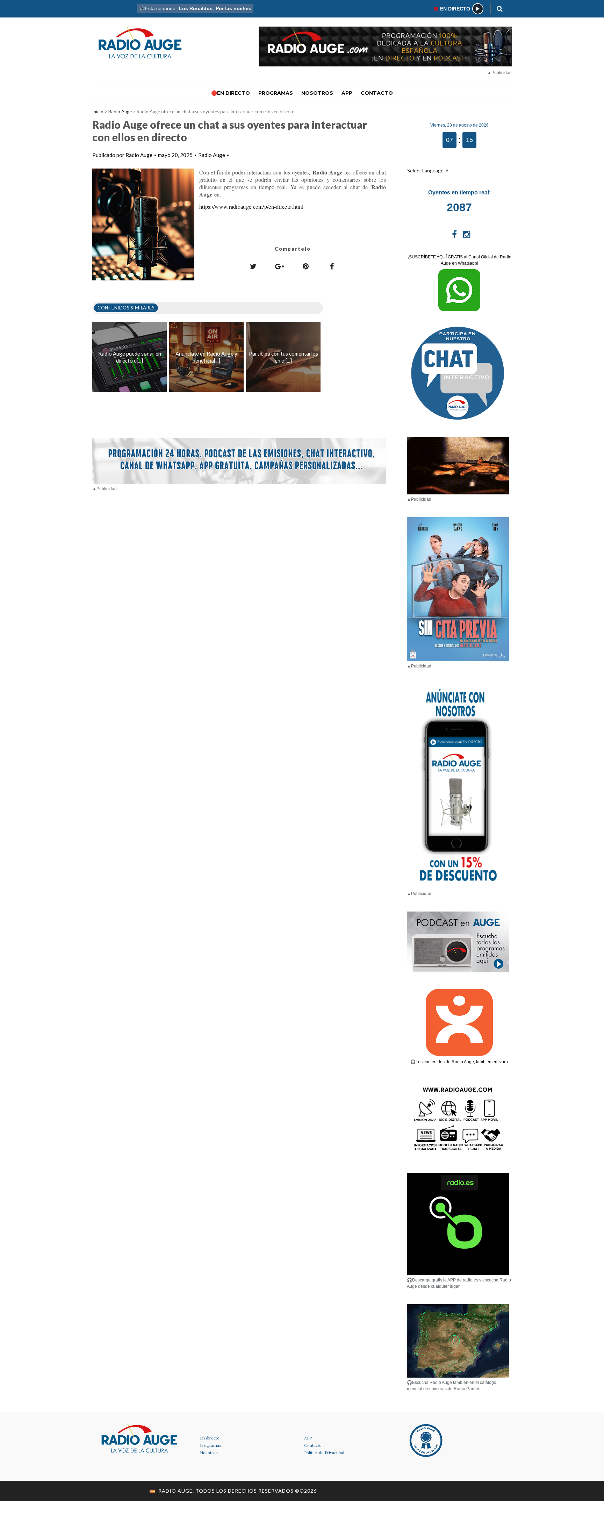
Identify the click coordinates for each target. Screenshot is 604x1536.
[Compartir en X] (253, 266)
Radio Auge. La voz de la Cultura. (369, 1491)
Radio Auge (120, 111)
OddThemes (437, 1491)
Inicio (97, 111)
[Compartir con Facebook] (332, 266)
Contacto (313, 1445)
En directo (210, 1438)
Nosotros (209, 1452)
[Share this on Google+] (280, 266)
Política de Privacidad (324, 1452)
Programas (210, 1445)
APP (308, 1438)
